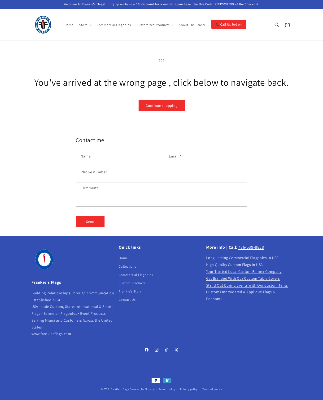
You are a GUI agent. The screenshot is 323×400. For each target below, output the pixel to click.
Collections (127, 266)
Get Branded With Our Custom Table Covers (243, 278)
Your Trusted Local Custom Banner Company (244, 271)
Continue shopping (162, 105)
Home (123, 258)
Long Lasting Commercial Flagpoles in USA (242, 258)
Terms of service (212, 389)
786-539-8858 (251, 247)
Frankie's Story (130, 291)
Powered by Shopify (142, 389)
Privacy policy (189, 389)
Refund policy (167, 389)
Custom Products (132, 283)
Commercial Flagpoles (136, 275)
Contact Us (127, 300)
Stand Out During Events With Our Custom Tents (247, 285)
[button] (85, 25)
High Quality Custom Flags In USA (234, 264)
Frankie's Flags (119, 389)
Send (90, 221)
